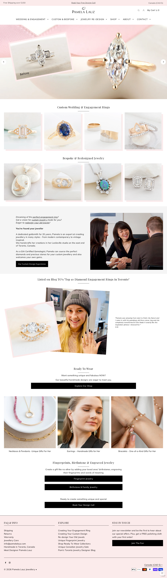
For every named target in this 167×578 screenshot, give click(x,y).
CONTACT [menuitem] (142, 19)
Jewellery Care (11, 540)
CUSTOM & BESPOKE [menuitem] (63, 19)
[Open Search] (138, 10)
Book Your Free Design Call (83, 3)
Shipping (8, 530)
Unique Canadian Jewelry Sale (73, 547)
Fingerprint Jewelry (83, 478)
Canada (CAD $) (155, 3)
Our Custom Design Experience (32, 264)
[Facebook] (5, 562)
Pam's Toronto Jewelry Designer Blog (76, 550)
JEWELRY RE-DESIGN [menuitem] (92, 19)
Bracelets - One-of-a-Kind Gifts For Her (137, 451)
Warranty (9, 537)
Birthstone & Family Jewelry (83, 487)
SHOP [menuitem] (113, 19)
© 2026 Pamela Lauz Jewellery (19, 569)
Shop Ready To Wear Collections (74, 543)
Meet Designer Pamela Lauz (18, 550)
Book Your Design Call (83, 505)
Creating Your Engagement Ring (74, 530)
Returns (8, 533)
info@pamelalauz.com (15, 543)
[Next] (163, 61)
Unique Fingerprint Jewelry (71, 540)
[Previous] (3, 61)
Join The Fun (137, 543)
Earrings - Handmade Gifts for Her (83, 451)
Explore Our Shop (83, 386)
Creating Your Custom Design (72, 533)
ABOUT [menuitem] (127, 19)
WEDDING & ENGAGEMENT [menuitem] (31, 19)
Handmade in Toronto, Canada (19, 547)
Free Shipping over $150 (14, 3)
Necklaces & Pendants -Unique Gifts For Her (30, 451)
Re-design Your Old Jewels (71, 537)
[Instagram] (9, 562)
